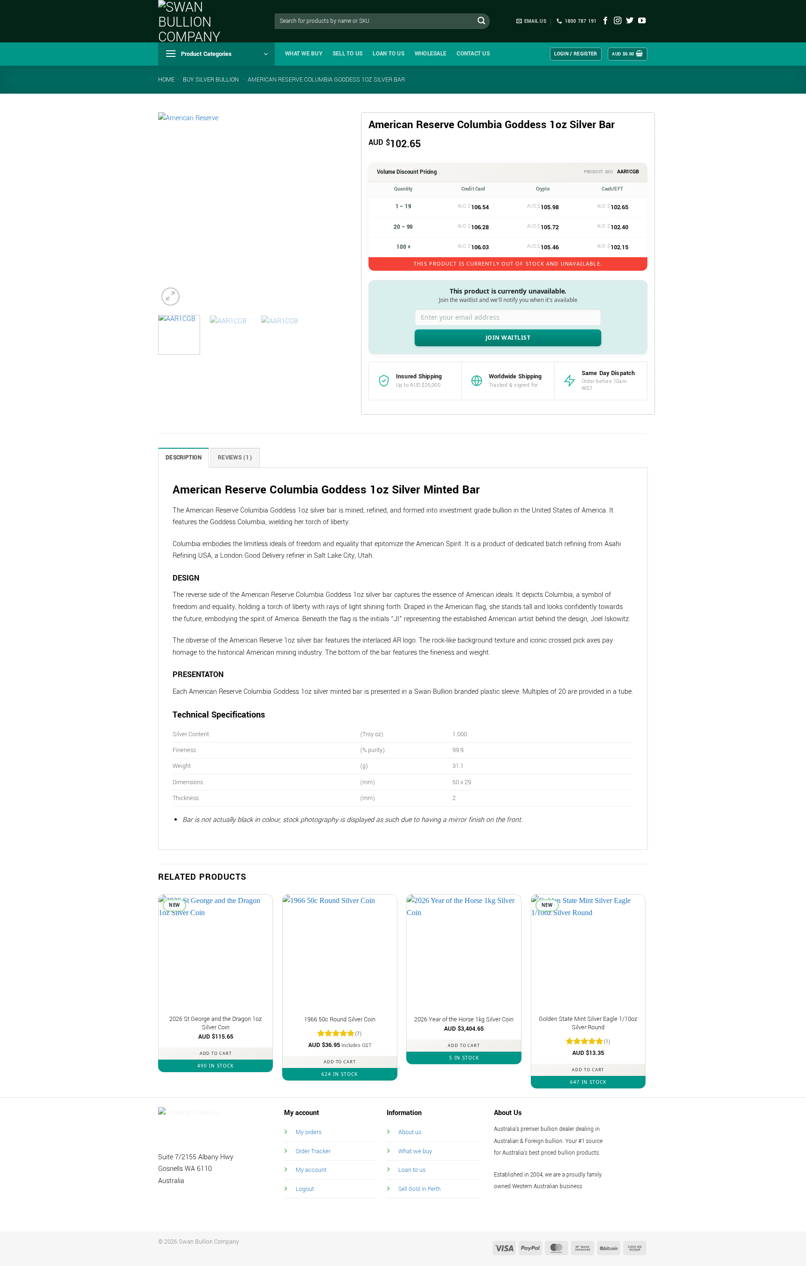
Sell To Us (348, 54)
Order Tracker (313, 1151)
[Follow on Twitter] (629, 21)
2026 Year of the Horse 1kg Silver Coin (464, 1019)
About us (409, 1132)
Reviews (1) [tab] (235, 458)
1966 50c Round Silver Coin (339, 1019)
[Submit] (481, 21)
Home (166, 79)
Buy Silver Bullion (211, 79)
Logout (305, 1188)
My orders (308, 1132)
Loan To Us (388, 54)
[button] (216, 54)
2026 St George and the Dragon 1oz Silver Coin (215, 1023)
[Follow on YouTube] (642, 21)
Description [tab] (184, 458)
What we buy (303, 54)
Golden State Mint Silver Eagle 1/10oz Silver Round (588, 1023)
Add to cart (216, 1053)
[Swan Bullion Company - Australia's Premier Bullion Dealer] (204, 21)
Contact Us (473, 54)
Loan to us (411, 1169)
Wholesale (430, 54)
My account (311, 1169)
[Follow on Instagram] (617, 21)
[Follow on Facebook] (605, 21)
